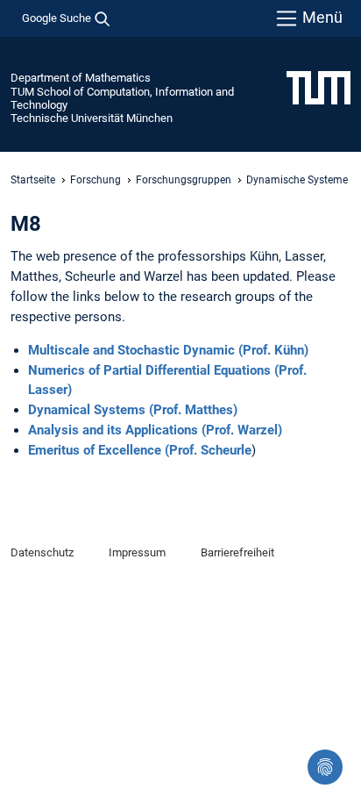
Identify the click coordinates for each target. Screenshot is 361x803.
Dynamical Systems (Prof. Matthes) (132, 410)
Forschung (95, 180)
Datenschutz (42, 552)
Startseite (33, 180)
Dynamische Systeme (297, 180)
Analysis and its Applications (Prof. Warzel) (155, 430)
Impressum (137, 552)
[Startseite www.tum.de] (318, 87)
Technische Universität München (92, 118)
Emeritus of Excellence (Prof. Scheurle (139, 450)
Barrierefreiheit (237, 552)
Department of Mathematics (81, 77)
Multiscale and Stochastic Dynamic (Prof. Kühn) (168, 350)
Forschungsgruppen (183, 180)
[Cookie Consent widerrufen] (325, 767)
